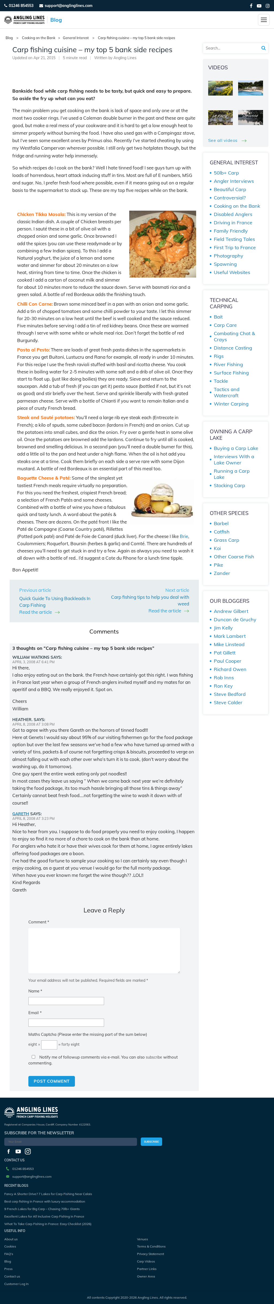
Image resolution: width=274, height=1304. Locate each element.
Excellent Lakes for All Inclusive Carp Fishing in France (44, 1216)
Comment (38, 921)
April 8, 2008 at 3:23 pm (33, 818)
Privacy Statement (150, 1254)
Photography (228, 256)
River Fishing (228, 364)
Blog (7, 1261)
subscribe (154, 1057)
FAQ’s (8, 1254)
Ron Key (223, 686)
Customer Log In (16, 1284)
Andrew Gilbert (231, 611)
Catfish (222, 532)
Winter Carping (231, 404)
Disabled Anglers (233, 214)
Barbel (221, 523)
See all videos (223, 140)
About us (11, 1239)
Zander (222, 573)
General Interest (76, 38)
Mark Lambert (230, 636)
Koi (217, 548)
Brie (184, 536)
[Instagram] (268, 5)
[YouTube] (259, 5)
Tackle (221, 381)
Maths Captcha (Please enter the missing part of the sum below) (87, 1034)
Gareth (20, 813)
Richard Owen (230, 669)
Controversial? (230, 198)
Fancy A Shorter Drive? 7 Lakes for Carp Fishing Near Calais (48, 1194)
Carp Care (225, 325)
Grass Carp (226, 540)
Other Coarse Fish (234, 557)
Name (35, 991)
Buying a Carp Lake (236, 448)
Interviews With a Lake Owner (234, 459)
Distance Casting (233, 348)
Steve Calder (228, 702)
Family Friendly (231, 231)
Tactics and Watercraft (226, 392)
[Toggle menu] (264, 20)
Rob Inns (224, 677)
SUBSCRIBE (151, 1141)
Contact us (12, 1276)
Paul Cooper (227, 661)
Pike (218, 565)
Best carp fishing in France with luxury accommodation (44, 1201)
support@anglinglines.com (32, 1176)
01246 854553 (21, 5)
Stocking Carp (229, 485)
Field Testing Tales (234, 239)
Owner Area (146, 1276)
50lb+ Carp (226, 173)
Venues (142, 1239)
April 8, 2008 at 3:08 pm (33, 724)
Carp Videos (146, 1261)
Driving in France (233, 222)
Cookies (10, 1246)
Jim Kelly (223, 628)
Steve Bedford (230, 694)
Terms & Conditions (151, 1246)
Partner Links (147, 1269)
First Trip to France (235, 247)
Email (35, 1012)
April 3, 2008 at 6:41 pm (33, 662)
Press (8, 1269)
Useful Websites (232, 272)
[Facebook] (251, 5)
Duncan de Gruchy (235, 619)
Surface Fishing (231, 373)
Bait (218, 317)
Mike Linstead (229, 644)
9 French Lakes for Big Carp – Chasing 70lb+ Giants (42, 1209)
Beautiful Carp (230, 189)
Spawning (225, 264)
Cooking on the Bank (38, 38)
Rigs (219, 356)
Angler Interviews (234, 181)
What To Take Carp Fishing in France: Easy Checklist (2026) (48, 1224)
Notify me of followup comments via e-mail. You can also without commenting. (103, 1060)
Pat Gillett (224, 653)
